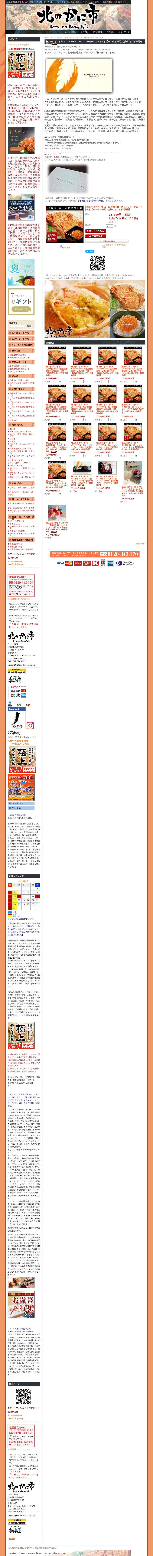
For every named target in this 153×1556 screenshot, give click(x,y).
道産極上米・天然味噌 (22, 540)
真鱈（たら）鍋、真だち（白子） (22, 478)
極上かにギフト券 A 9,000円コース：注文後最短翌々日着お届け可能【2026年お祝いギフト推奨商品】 (82, 371)
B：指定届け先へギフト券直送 (22, 508)
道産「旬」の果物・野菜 (23, 518)
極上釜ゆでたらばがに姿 (20, 358)
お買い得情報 (18, 389)
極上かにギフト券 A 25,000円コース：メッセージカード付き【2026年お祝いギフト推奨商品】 (133, 446)
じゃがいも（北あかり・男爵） (22, 527)
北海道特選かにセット (19, 366)
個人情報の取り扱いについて (20, 1548)
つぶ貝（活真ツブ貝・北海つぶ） (22, 452)
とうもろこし (15, 524)
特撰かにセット (19, 362)
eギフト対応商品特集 (22, 344)
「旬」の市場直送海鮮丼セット (22, 408)
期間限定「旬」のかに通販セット (22, 394)
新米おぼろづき (16, 547)
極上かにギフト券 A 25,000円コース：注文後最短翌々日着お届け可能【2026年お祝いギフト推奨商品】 (82, 409)
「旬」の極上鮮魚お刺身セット (22, 399)
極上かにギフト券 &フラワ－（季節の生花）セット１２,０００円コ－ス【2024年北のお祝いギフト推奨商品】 (57, 527)
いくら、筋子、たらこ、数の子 (22, 488)
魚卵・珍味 (17, 483)
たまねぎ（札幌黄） (18, 531)
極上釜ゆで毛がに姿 (18, 355)
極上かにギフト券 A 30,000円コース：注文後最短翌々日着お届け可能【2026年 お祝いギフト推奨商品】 (107, 409)
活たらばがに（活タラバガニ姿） (22, 384)
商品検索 (13, 323)
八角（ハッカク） (17, 460)
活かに (15, 376)
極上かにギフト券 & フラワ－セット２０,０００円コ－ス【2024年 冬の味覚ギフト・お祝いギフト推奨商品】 (132, 491)
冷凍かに (13, 420)
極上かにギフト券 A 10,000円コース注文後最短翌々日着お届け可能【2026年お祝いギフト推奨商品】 (107, 371)
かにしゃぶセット (17, 372)
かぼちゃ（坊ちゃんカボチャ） (22, 534)
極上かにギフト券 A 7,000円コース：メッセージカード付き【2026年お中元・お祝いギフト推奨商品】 (133, 409)
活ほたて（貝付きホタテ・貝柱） (22, 445)
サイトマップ (124, 32)
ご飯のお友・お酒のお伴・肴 (21, 492)
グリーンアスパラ (17, 521)
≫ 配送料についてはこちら (19, 599)
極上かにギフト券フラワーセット (22, 511)
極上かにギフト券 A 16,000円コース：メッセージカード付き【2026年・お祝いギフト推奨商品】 (82, 446)
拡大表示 (66, 248)
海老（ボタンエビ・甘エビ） (21, 432)
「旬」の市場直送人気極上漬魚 (22, 417)
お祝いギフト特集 (20, 338)
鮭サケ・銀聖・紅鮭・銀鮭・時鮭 (22, 435)
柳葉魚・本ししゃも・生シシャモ (22, 474)
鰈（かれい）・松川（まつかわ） (22, 469)
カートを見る (70, 32)
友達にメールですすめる (116, 245)
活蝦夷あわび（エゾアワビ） (21, 449)
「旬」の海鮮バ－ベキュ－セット (22, 403)
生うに (12, 429)
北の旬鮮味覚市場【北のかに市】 (20, 2)
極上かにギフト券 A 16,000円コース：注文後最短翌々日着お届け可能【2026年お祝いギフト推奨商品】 (133, 371)
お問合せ (110, 32)
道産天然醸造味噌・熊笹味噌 (21, 549)
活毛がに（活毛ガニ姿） (20, 380)
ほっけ (12, 439)
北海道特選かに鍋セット (20, 369)
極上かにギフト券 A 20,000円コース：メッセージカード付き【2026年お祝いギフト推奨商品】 (107, 446)
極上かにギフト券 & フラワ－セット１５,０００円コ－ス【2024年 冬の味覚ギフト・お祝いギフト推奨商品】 (107, 480)
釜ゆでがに (17, 350)
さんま (12, 441)
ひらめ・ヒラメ (16, 466)
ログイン (84, 32)
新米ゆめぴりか (16, 544)
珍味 (11, 495)
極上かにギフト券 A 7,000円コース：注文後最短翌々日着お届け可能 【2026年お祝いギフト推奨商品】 (57, 371)
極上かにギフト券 (20, 499)
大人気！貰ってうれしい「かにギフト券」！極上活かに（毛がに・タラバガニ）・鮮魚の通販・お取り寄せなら (81, 2)
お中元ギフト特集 (20, 332)
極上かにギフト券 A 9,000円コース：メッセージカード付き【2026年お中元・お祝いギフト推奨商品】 (57, 447)
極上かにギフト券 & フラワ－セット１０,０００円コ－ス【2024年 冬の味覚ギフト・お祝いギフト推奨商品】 (82, 480)
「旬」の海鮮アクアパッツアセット (22, 412)
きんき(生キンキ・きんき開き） (22, 457)
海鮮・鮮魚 (17, 424)
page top (140, 544)
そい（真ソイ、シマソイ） (20, 463)
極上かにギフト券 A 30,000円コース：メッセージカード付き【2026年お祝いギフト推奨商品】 (57, 484)
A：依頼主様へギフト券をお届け (22, 504)
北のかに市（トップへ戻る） (54, 37)
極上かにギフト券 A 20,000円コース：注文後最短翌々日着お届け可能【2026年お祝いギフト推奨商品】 (57, 409)
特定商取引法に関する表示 (45, 1548)
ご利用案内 (97, 32)
